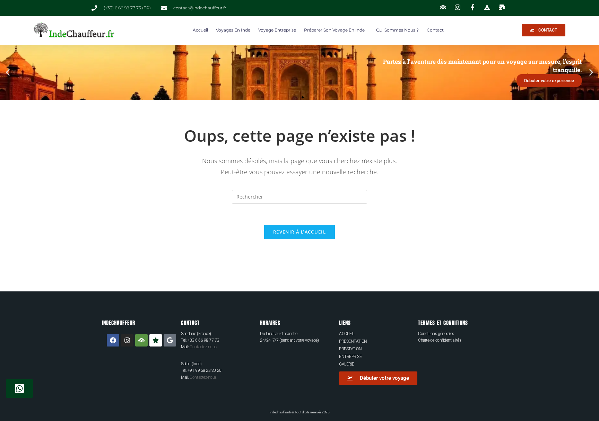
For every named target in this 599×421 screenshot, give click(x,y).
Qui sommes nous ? (397, 30)
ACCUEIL (347, 333)
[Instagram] (127, 340)
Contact (435, 30)
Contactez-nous (203, 346)
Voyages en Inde (233, 30)
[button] (7, 72)
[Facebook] (113, 340)
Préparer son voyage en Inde (334, 30)
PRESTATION (350, 349)
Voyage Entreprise (277, 30)
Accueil (200, 30)
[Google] (170, 340)
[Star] (155, 340)
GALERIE (346, 364)
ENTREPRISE (350, 356)
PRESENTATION (353, 341)
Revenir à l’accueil (299, 232)
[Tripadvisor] (141, 340)
